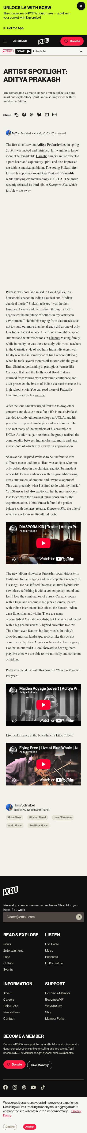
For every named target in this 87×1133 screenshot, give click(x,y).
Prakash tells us (39, 303)
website (40, 395)
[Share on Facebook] (24, 115)
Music (49, 950)
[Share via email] (54, 115)
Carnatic (41, 156)
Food (6, 957)
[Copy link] (16, 115)
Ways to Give (53, 1006)
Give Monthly (40, 1065)
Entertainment (13, 950)
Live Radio (52, 944)
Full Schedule (54, 963)
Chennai (54, 337)
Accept (29, 1127)
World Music (15, 825)
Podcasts (51, 957)
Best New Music (39, 825)
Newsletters (11, 1012)
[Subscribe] (79, 917)
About (7, 993)
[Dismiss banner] (81, 6)
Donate (75, 41)
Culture (8, 963)
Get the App (15, 28)
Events (8, 969)
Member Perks (54, 1018)
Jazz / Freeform (63, 817)
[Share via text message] (47, 115)
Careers (8, 999)
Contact (9, 1018)
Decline (10, 1127)
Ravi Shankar (15, 366)
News (7, 944)
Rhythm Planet (37, 817)
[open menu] (6, 41)
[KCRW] (10, 894)
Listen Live (20, 41)
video (63, 144)
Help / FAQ (10, 1006)
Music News (14, 817)
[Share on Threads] (32, 115)
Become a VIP (54, 999)
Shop (48, 1012)
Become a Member (57, 993)
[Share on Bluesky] (39, 115)
